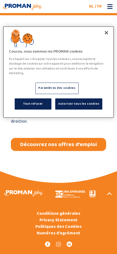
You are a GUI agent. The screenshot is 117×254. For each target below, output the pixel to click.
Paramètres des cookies (57, 88)
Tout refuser (33, 103)
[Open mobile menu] (110, 6)
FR (99, 6)
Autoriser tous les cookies (78, 103)
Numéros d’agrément (58, 233)
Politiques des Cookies (58, 226)
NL (91, 6)
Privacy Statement (58, 220)
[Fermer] (106, 33)
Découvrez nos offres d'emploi (58, 144)
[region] (58, 72)
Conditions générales (58, 213)
